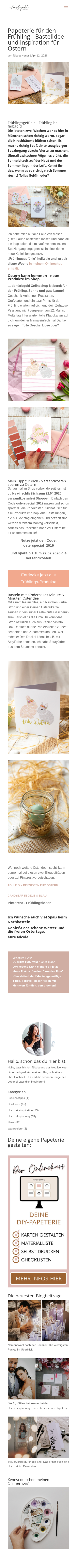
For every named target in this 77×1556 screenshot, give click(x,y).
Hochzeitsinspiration (20, 1110)
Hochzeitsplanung (19, 1116)
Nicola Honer (21, 55)
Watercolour (15, 1128)
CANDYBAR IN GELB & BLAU (27, 895)
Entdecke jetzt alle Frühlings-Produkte (38, 578)
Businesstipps (16, 1097)
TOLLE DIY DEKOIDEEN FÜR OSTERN (33, 885)
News (11, 1122)
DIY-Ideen (14, 1104)
